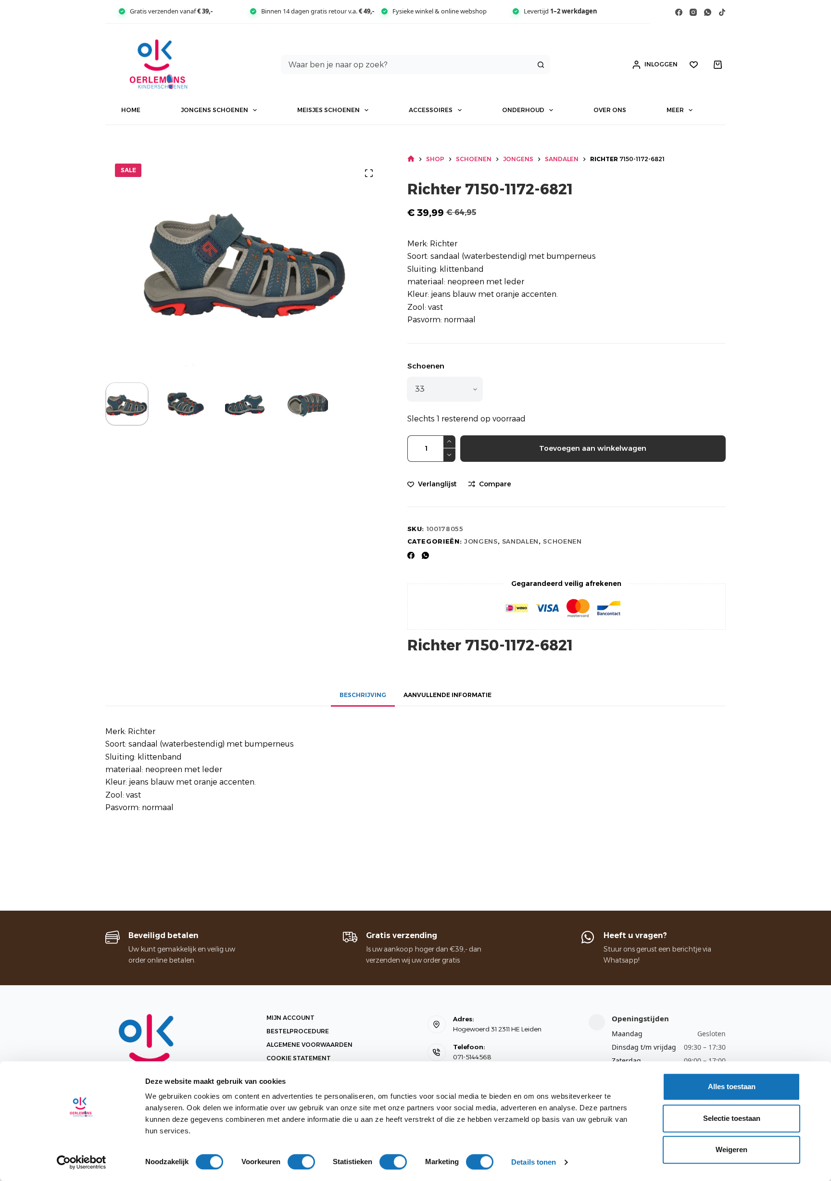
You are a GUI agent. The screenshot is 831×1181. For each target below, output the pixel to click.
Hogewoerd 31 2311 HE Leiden (497, 1029)
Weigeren (731, 1149)
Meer (675, 110)
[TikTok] (722, 12)
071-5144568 (472, 1057)
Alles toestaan (731, 1086)
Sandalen (520, 541)
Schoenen (425, 365)
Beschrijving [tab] (363, 694)
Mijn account (290, 1017)
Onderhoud (523, 110)
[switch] (301, 1161)
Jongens (481, 541)
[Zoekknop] (540, 64)
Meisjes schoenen (328, 110)
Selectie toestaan (731, 1118)
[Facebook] (678, 12)
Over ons (609, 110)
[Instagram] (693, 12)
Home (130, 110)
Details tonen (533, 1162)
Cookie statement (298, 1058)
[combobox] (406, 64)
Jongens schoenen (214, 110)
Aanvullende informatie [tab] (447, 694)
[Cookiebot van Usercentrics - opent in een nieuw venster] (81, 1162)
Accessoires (431, 110)
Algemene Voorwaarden (309, 1044)
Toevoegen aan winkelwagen (592, 448)
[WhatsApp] (707, 12)
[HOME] (411, 159)
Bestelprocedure (297, 1031)
